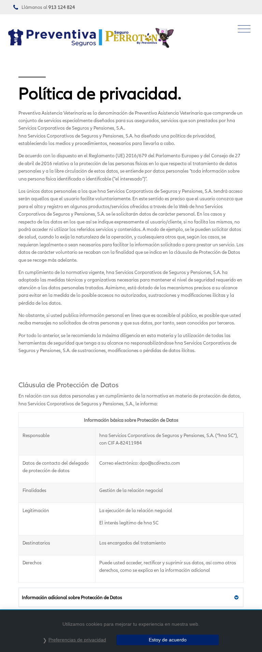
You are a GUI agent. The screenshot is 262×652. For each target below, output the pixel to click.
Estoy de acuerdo (168, 639)
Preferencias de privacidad (77, 639)
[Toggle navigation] (244, 29)
